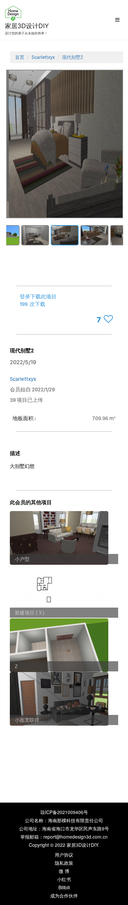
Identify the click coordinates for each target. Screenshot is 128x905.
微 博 (64, 871)
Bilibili (64, 887)
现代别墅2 (72, 57)
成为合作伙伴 (64, 895)
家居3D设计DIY (27, 26)
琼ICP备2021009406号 (64, 812)
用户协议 (64, 854)
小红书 (64, 879)
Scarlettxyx (43, 57)
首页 (19, 57)
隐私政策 (64, 863)
